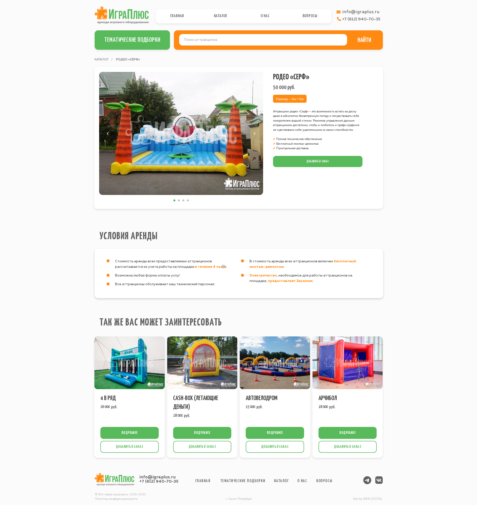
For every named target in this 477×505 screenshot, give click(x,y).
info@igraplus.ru (157, 477)
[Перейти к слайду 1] (174, 200)
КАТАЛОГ (101, 59)
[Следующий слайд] (254, 133)
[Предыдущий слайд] (108, 133)
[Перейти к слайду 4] (188, 200)
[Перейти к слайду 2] (179, 200)
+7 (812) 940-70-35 (158, 482)
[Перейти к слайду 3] (183, 200)
